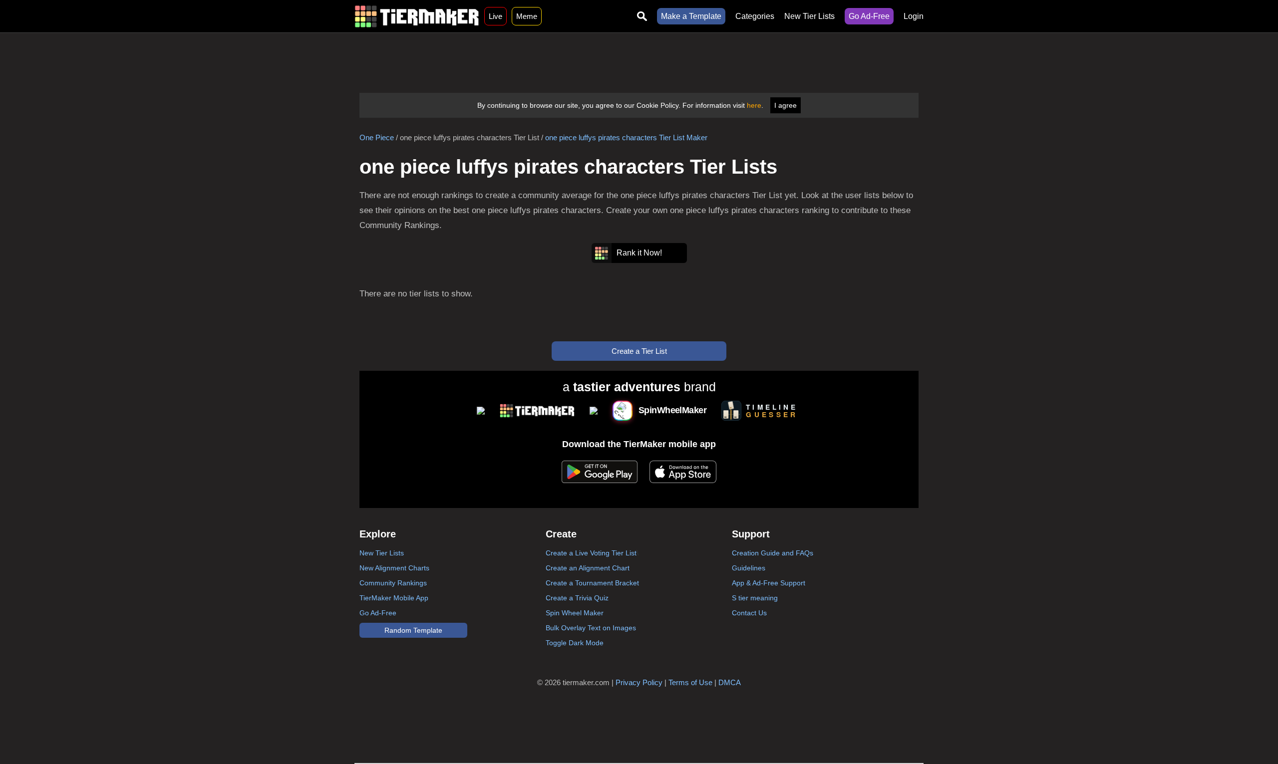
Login (914, 16)
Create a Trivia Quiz (577, 598)
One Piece (376, 137)
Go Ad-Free (869, 16)
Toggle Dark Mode (575, 643)
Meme (526, 16)
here (754, 105)
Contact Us (749, 613)
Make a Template (691, 16)
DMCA (729, 682)
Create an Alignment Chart (588, 568)
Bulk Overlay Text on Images (591, 628)
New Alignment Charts (394, 568)
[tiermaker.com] (416, 16)
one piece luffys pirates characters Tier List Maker (626, 137)
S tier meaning (755, 598)
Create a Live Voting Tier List (591, 553)
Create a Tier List (639, 351)
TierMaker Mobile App (393, 598)
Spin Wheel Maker (575, 613)
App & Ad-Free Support (768, 583)
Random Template (413, 630)
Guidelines (748, 568)
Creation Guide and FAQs (772, 553)
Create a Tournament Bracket (592, 583)
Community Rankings (393, 583)
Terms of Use (690, 682)
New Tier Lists (809, 16)
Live (495, 16)
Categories (754, 16)
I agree (785, 105)
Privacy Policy (639, 682)
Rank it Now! (639, 253)
